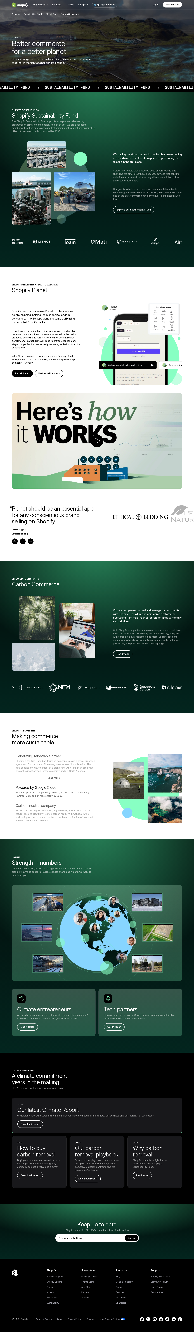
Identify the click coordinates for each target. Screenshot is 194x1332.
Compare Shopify (124, 1281)
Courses (120, 1292)
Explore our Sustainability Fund (134, 209)
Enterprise (83, 4)
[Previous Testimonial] (15, 541)
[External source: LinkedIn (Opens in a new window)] (174, 1319)
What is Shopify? (55, 1276)
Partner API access (49, 373)
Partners (85, 1292)
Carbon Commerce (70, 14)
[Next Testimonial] (31, 541)
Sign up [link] (131, 1238)
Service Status (158, 1292)
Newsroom (52, 1297)
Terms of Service (44, 1319)
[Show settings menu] (171, 486)
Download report (30, 1124)
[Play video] (97, 441)
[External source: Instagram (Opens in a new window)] (161, 1319)
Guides (119, 1287)
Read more (142, 1175)
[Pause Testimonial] (23, 541)
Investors (51, 1292)
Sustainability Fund (33, 14)
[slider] (90, 486)
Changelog (121, 1302)
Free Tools (121, 1297)
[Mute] (165, 486)
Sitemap (90, 1319)
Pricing (71, 4)
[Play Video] (15, 486)
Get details (123, 654)
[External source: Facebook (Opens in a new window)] (142, 1319)
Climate (16, 14)
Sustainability (53, 1302)
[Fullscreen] (178, 486)
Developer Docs (89, 1276)
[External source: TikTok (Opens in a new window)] (167, 1319)
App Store (86, 1287)
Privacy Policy (74, 1319)
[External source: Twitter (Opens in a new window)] (148, 1319)
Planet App (51, 14)
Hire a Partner (157, 1287)
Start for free (172, 4)
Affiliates (85, 1297)
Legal (59, 1319)
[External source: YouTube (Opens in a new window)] (155, 1319)
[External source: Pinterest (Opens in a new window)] (180, 1319)
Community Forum (159, 1281)
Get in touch (27, 1026)
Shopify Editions (54, 1281)
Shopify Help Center (160, 1276)
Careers (50, 1287)
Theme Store (87, 1281)
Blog (118, 1276)
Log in (155, 4)
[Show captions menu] (158, 486)
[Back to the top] (15, 1272)
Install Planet (22, 373)
